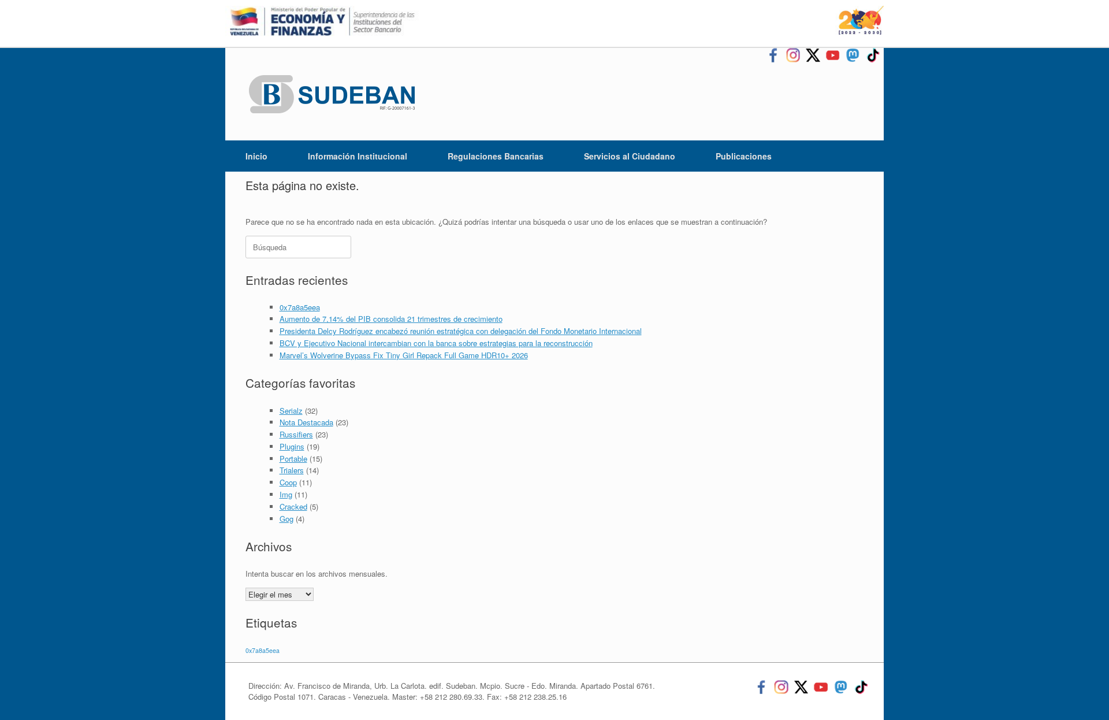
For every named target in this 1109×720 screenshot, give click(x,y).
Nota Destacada (306, 422)
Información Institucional (357, 156)
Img (286, 494)
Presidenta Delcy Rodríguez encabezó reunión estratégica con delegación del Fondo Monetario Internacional (461, 330)
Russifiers (296, 434)
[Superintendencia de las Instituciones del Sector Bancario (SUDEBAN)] (332, 94)
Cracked (293, 506)
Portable (293, 458)
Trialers (292, 470)
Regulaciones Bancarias (496, 156)
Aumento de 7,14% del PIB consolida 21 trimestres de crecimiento (391, 318)
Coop (288, 482)
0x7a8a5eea (300, 307)
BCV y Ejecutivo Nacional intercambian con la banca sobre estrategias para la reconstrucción (436, 342)
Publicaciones (744, 156)
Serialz (291, 410)
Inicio (256, 156)
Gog (286, 518)
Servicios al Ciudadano (629, 156)
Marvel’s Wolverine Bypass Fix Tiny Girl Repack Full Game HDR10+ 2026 (404, 355)
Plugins (292, 446)
